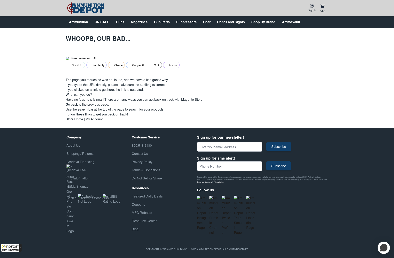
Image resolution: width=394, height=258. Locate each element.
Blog (135, 229)
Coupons (138, 204)
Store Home (74, 119)
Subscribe (278, 146)
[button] (11, 248)
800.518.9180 (142, 145)
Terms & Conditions (146, 170)
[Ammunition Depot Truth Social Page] (238, 215)
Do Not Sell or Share (147, 178)
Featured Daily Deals (147, 196)
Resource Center (144, 220)
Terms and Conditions (204, 182)
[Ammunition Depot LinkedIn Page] (250, 213)
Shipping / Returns (80, 153)
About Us (73, 145)
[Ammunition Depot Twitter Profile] (226, 215)
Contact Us (140, 153)
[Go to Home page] (85, 8)
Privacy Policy (219, 182)
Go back (72, 104)
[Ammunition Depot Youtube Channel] (213, 215)
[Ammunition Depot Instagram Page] (201, 213)
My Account (94, 119)
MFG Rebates (142, 212)
